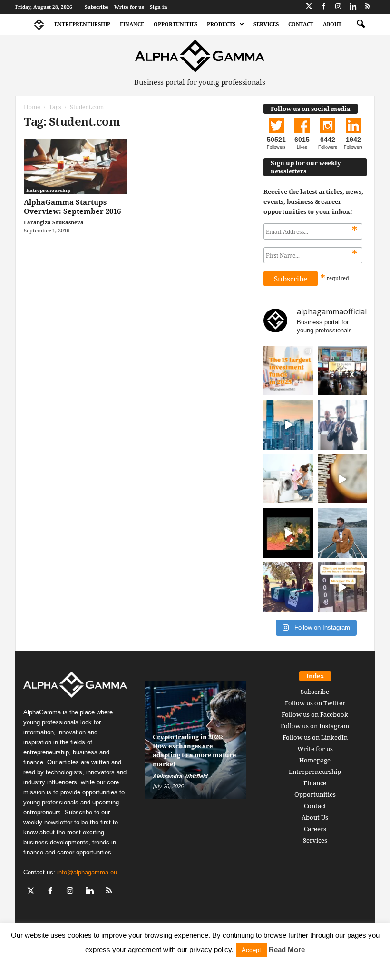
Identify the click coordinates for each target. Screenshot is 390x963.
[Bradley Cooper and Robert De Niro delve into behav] (342, 479)
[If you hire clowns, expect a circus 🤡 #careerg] (342, 587)
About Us (315, 817)
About (332, 24)
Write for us (129, 6)
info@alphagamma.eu (87, 872)
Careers (315, 828)
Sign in (158, 6)
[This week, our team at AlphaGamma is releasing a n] (342, 533)
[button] (360, 24)
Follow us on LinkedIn (315, 737)
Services (266, 24)
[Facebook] (323, 7)
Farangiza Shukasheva (54, 222)
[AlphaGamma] (199, 56)
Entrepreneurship (82, 24)
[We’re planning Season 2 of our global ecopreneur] (288, 587)
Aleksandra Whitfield (180, 776)
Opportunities (175, 24)
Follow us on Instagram (315, 726)
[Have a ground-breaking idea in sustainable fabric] (288, 479)
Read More (287, 949)
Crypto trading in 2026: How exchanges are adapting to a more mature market (194, 750)
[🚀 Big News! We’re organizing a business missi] (288, 425)
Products (221, 24)
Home (32, 107)
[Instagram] (338, 7)
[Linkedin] (353, 7)
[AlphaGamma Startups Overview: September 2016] (75, 166)
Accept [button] (251, 949)
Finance (132, 24)
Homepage (315, 760)
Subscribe (96, 6)
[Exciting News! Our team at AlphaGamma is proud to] (342, 371)
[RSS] (367, 7)
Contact (300, 24)
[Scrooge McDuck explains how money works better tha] (288, 533)
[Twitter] (308, 7)
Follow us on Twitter (315, 703)
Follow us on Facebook (315, 714)
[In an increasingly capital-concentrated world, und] (288, 371)
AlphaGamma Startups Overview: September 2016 (72, 206)
